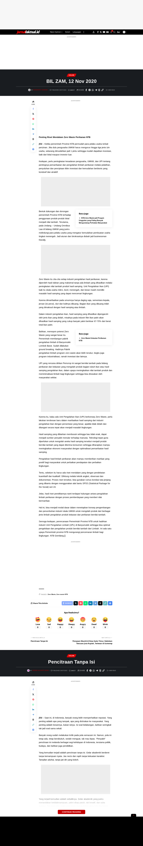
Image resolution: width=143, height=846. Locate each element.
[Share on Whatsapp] (92, 90)
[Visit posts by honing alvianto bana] (28, 670)
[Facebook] (98, 32)
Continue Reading (71, 812)
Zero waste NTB (62, 594)
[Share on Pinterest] (89, 90)
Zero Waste (52, 594)
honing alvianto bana (40, 670)
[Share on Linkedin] (33, 129)
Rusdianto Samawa (40, 90)
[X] (100, 32)
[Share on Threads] (99, 90)
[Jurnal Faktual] (28, 32)
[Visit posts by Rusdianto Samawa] (29, 90)
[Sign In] (94, 32)
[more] (83, 32)
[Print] (33, 149)
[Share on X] (33, 113)
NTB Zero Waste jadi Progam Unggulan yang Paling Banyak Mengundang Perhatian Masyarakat (93, 220)
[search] (114, 32)
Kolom (71, 75)
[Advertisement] (71, 14)
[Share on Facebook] (86, 90)
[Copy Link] (102, 90)
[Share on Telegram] (96, 90)
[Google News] (107, 32)
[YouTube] (104, 32)
